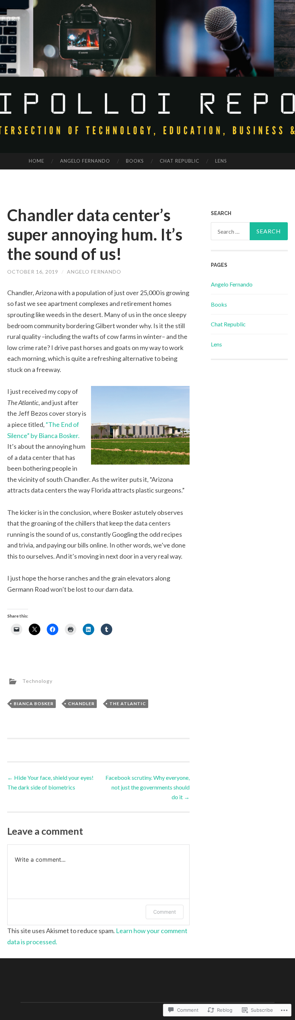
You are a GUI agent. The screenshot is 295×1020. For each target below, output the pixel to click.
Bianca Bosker (34, 703)
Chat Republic (179, 161)
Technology (37, 681)
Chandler (81, 703)
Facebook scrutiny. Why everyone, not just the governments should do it (147, 787)
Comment (164, 912)
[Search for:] (249, 231)
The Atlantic (127, 703)
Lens (221, 161)
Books (135, 161)
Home (36, 161)
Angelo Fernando (85, 161)
